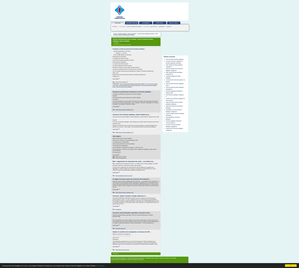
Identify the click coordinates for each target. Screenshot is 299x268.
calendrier (145, 23)
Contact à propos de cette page (167, 258)
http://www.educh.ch (121, 228)
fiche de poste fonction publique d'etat (175, 84)
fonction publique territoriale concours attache (173, 121)
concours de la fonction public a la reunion (175, 80)
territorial (160, 23)
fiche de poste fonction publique (124, 86)
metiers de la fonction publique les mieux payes (175, 99)
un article (154, 26)
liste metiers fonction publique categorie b (174, 65)
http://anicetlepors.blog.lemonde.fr (124, 175)
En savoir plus (100, 266)
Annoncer (162, 26)
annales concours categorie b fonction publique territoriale (174, 62)
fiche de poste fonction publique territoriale (129, 85)
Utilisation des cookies (152, 258)
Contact (168, 26)
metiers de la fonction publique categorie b (174, 129)
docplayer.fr (118, 209)
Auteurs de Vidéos (136, 26)
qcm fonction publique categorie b (175, 95)
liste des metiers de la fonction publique (174, 107)
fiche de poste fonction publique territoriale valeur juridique (132, 83)
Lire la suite (116, 78)
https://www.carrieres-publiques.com (125, 109)
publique (118, 23)
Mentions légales (121, 258)
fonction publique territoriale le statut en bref (174, 92)
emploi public (173, 23)
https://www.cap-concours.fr (122, 249)
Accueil (114, 26)
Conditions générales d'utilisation (136, 258)
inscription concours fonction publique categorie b (174, 110)
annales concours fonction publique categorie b (173, 125)
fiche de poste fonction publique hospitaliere (175, 88)
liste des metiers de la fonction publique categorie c (174, 69)
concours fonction (131, 23)
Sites (128, 26)
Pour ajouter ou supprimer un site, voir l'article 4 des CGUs (127, 259)
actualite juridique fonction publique (173, 77)
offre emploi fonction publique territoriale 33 (174, 73)
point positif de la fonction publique (173, 118)
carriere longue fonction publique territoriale (175, 114)
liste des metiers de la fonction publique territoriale (174, 103)
